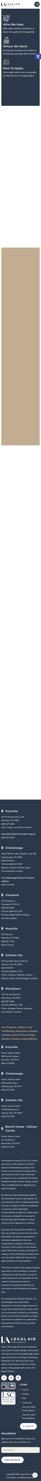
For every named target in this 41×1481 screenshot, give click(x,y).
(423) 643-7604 (7, 1090)
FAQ (24, 1398)
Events (25, 1389)
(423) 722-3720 (7, 1116)
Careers (25, 1394)
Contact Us (27, 1402)
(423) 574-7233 (7, 1147)
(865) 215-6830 (7, 1063)
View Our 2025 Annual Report (28, 1409)
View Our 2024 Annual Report (28, 1416)
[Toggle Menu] (36, 4)
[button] (38, 56)
